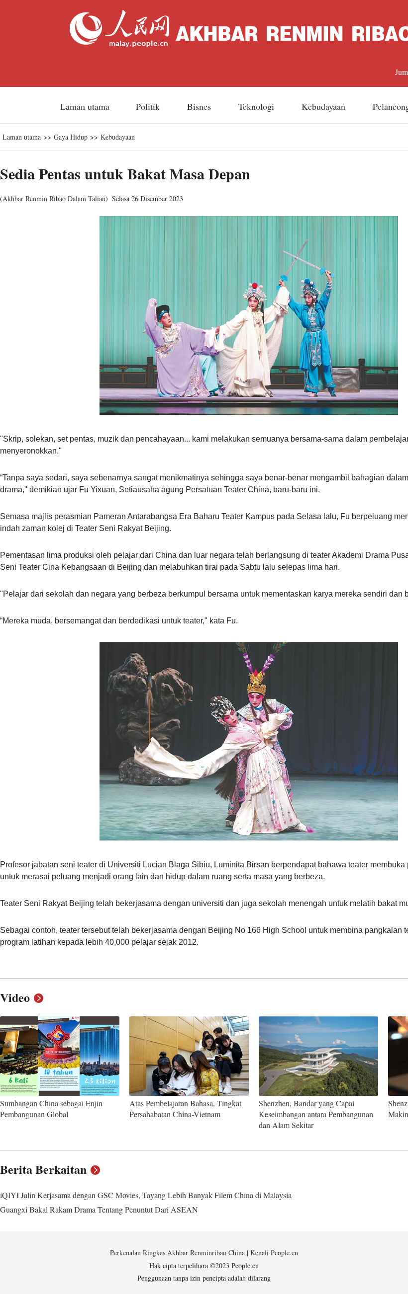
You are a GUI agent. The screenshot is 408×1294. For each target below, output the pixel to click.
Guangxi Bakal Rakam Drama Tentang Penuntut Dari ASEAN (99, 1209)
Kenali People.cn (273, 1252)
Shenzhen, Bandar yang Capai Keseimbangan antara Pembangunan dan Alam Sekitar (316, 1114)
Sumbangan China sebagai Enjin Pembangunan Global (51, 1108)
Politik (149, 106)
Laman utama (84, 106)
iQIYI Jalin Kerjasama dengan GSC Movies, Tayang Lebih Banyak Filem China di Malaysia (146, 1195)
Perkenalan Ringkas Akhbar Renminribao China (178, 1252)
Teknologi (257, 106)
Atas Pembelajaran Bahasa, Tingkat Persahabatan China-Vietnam (185, 1108)
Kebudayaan (325, 106)
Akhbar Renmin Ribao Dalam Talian (53, 198)
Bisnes (200, 106)
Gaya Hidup (71, 137)
